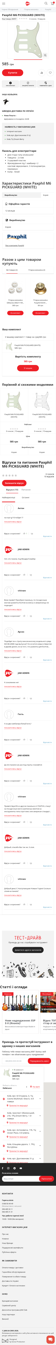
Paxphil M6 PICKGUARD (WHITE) (28, 345)
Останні (25, 497)
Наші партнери (8, 1314)
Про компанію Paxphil (14, 245)
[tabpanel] (28, 40)
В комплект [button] (15, 313)
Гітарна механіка (31, 9)
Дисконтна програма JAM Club (14, 1310)
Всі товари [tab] (12, 270)
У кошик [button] (28, 368)
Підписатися (46, 1178)
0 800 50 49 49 (7, 1203)
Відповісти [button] (47, 536)
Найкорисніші (8, 497)
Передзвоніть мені (39, 1061)
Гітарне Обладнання (9, 9)
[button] (46, 3)
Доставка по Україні (10, 1281)
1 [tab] (28, 59)
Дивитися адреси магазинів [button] (28, 950)
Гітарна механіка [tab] (36, 270)
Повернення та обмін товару (14, 1276)
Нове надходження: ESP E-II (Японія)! (20, 1022)
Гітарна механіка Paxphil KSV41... (40, 301)
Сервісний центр (9, 1305)
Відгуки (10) (12, 489)
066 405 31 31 (7, 1212)
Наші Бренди (7, 1243)
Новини (5, 1238)
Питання (26, 489)
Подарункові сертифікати (12, 1247)
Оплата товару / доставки (12, 1267)
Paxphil (48, 9)
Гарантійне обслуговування (13, 1272)
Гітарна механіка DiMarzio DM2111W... (15, 301)
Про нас (5, 1234)
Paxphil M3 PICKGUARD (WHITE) (42, 415)
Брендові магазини (10, 1301)
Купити (12, 72)
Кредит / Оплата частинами (13, 1285)
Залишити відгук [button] (14, 483)
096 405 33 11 (7, 1209)
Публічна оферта (9, 1252)
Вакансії (5, 1319)
